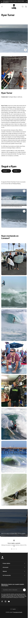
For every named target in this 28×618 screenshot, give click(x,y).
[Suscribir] (23, 578)
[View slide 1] (11, 549)
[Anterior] (1, 1)
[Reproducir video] (14, 39)
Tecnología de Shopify (17, 601)
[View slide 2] (13, 549)
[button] (25, 50)
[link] (6, 171)
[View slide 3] (15, 549)
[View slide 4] (16, 549)
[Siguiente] (26, 1)
